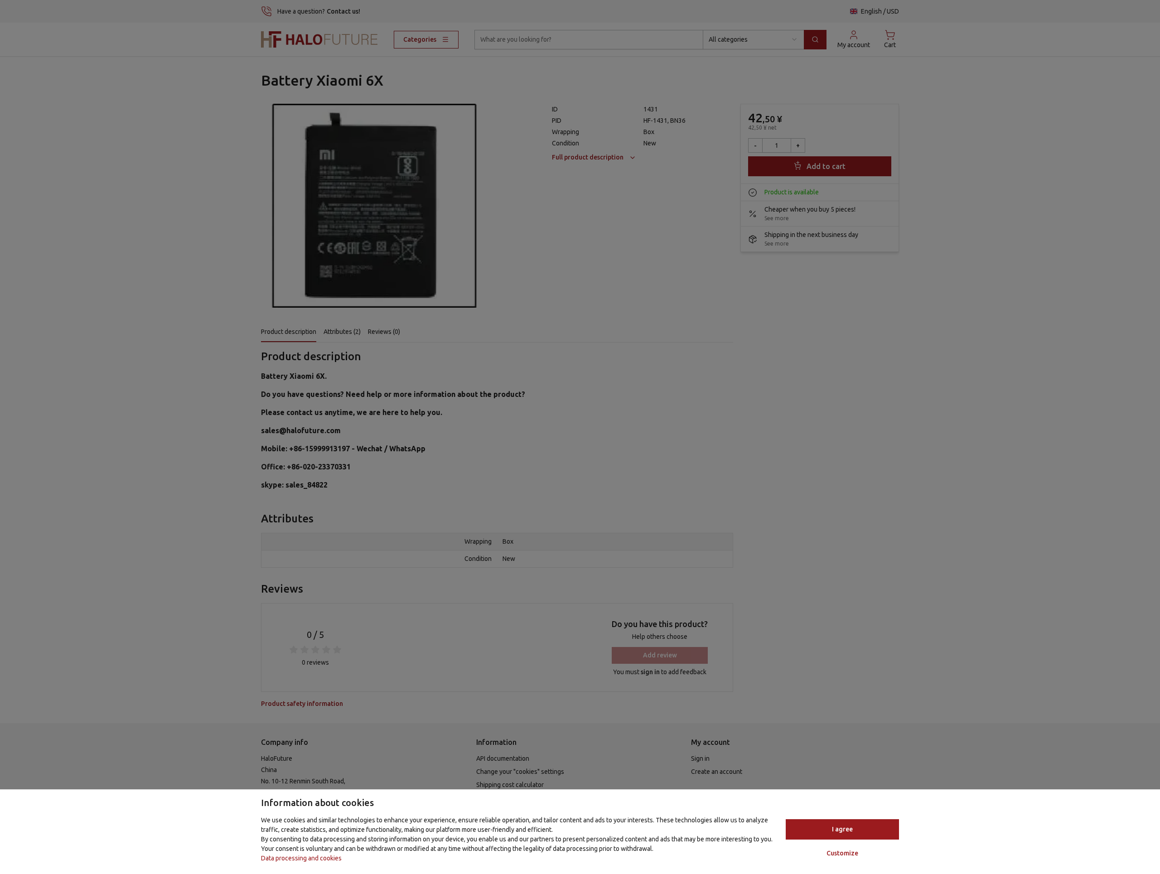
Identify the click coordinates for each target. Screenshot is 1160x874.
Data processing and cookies (301, 858)
